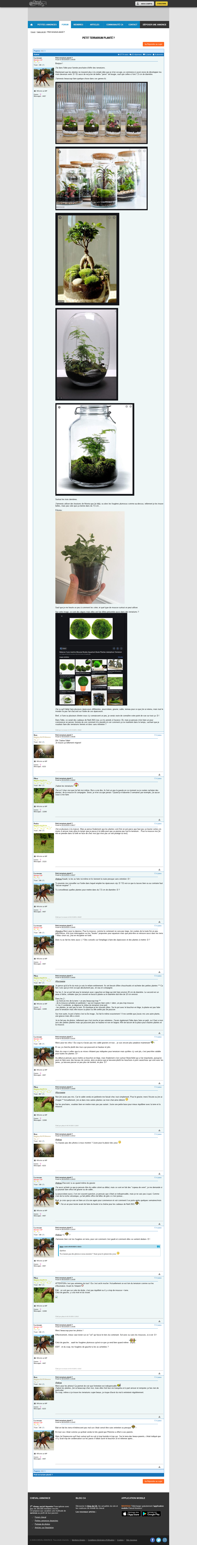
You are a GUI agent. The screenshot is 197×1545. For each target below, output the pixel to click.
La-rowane (38, 58)
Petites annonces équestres (46, 1521)
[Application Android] (151, 1514)
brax (61, 1246)
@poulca (59, 931)
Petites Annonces (47, 25)
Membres (78, 25)
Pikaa (36, 778)
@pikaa (58, 879)
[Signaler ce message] (154, 775)
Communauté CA (114, 25)
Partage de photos (42, 1524)
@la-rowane (60, 981)
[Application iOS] (131, 1514)
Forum (65, 25)
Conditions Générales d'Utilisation (101, 1540)
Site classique (131, 1540)
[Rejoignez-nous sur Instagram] (164, 1539)
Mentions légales (78, 1540)
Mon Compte (146, 4)
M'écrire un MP (42, 91)
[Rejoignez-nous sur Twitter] (158, 1539)
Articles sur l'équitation (44, 1527)
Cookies (120, 1540)
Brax (35, 735)
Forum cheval (40, 1517)
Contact (132, 25)
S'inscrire (161, 3)
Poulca (36, 824)
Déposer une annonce (154, 25)
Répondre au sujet (154, 44)
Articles (94, 25)
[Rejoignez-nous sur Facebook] (152, 1539)
